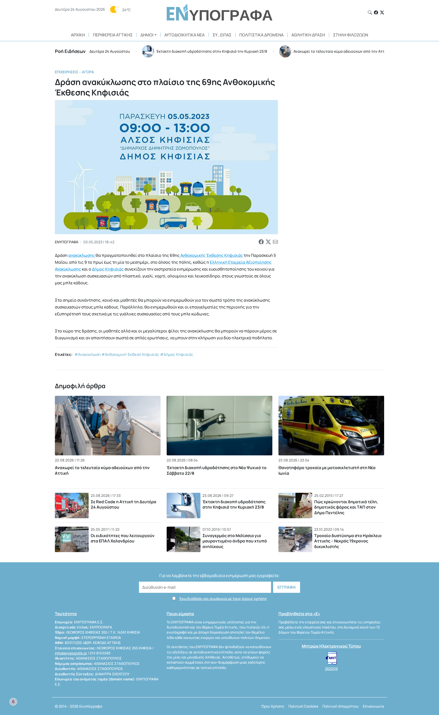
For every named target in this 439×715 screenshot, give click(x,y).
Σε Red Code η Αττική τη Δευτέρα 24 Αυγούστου (123, 504)
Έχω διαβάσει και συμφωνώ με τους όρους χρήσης (223, 598)
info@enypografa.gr (71, 653)
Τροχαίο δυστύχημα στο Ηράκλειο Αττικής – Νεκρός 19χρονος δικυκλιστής (348, 541)
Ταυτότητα (66, 613)
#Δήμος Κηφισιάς (176, 354)
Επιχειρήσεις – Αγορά (74, 71)
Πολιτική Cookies (303, 706)
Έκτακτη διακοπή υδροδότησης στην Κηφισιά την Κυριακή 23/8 (233, 504)
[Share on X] (268, 242)
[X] (382, 12)
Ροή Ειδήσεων (70, 51)
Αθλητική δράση (308, 35)
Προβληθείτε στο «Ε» (299, 613)
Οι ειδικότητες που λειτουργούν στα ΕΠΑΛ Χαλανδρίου (122, 538)
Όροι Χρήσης (272, 706)
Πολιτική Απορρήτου (340, 706)
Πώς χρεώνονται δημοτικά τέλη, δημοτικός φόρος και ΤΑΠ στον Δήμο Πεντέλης (346, 507)
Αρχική (78, 35)
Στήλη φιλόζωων (350, 35)
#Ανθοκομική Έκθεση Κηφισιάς (130, 354)
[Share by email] (275, 242)
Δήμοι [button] (146, 35)
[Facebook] (376, 12)
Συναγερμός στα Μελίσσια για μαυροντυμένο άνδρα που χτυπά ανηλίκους (234, 541)
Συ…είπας (222, 35)
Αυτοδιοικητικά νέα (184, 35)
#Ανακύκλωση (87, 354)
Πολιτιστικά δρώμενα (261, 35)
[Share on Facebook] (261, 242)
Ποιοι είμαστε (180, 613)
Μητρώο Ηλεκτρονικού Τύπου (331, 646)
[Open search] (370, 12)
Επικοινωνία (373, 706)
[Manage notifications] (13, 702)
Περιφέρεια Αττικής (113, 35)
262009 (331, 668)
